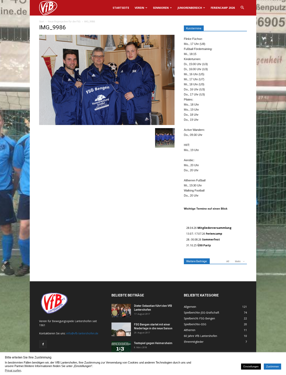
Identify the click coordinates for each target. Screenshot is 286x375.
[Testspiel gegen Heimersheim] (121, 348)
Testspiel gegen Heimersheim (153, 343)
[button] (242, 8)
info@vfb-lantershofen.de (82, 333)
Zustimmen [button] (272, 366)
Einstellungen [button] (251, 366)
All (227, 261)
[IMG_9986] (107, 124)
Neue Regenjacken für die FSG (64, 21)
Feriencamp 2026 (223, 8)
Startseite (121, 8)
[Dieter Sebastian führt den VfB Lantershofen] (121, 310)
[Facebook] (43, 344)
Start (41, 21)
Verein (139, 8)
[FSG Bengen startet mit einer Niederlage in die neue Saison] (121, 329)
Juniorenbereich (189, 8)
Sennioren (161, 8)
